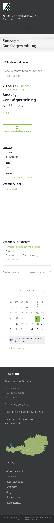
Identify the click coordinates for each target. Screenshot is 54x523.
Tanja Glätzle (12, 189)
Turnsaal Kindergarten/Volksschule (23, 247)
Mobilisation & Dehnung (14, 272)
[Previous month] (9, 290)
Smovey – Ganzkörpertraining (20, 177)
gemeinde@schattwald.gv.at (27, 411)
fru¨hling (7, 113)
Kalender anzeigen (18, 348)
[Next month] (44, 290)
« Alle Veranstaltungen (16, 62)
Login (10, 492)
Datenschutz (14, 502)
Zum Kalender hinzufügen (18, 131)
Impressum (11, 419)
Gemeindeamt (15, 471)
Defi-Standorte (15, 481)
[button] (27, 28)
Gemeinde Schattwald (19, 16)
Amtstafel (12, 476)
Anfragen (12, 486)
